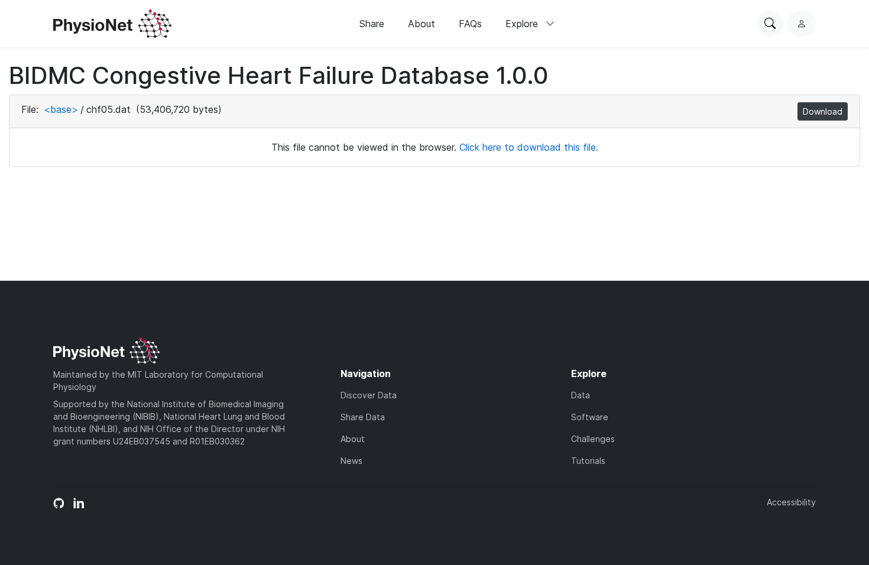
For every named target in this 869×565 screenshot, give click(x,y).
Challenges (593, 439)
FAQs (470, 24)
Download (822, 111)
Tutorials (588, 461)
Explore (523, 24)
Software (589, 417)
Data (580, 395)
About (421, 24)
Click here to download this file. (528, 147)
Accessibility (791, 502)
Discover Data (369, 395)
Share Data (363, 417)
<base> (61, 109)
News (351, 461)
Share (371, 24)
